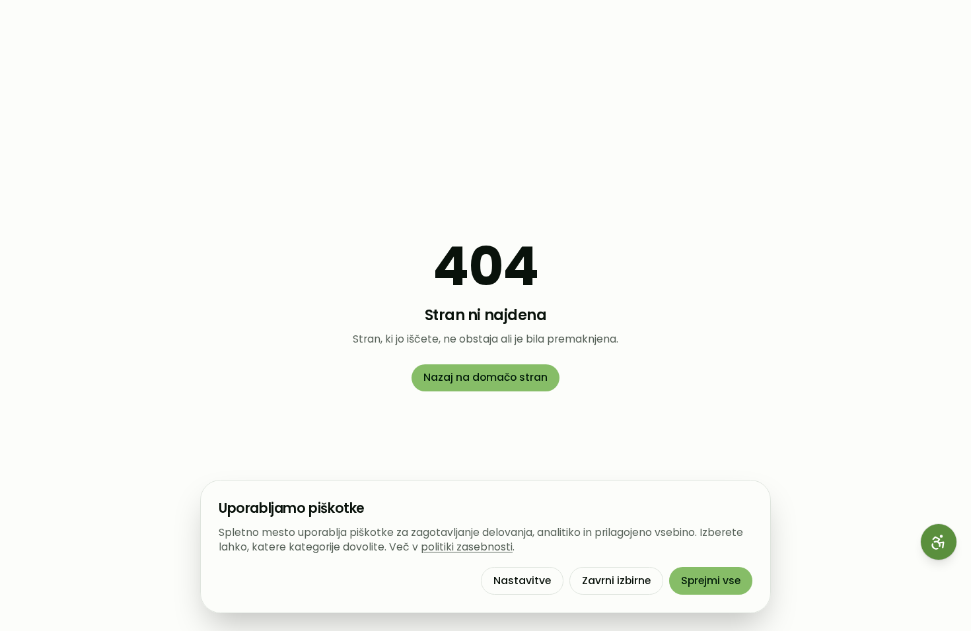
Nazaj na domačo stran (485, 377)
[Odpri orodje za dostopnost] (938, 542)
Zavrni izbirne (616, 580)
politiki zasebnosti (467, 546)
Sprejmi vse (710, 580)
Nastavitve (522, 580)
